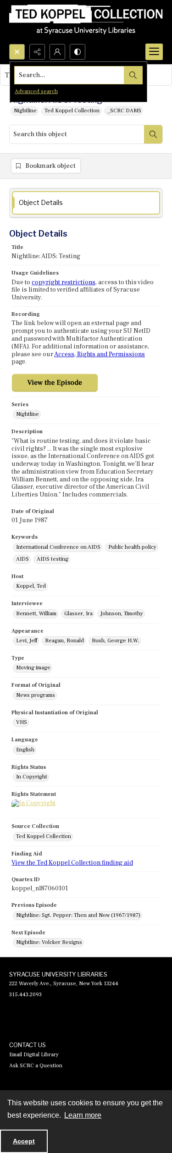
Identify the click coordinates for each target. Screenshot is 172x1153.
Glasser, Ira (78, 613)
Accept (24, 1141)
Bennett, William (36, 613)
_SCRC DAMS (124, 110)
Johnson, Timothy (121, 613)
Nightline (25, 110)
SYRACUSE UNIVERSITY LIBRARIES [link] (58, 974)
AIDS (22, 559)
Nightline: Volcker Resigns (49, 942)
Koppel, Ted (31, 586)
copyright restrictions (63, 282)
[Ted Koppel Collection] (86, 22)
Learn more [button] (82, 1115)
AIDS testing (52, 559)
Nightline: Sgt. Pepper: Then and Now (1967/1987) (78, 915)
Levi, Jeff (26, 640)
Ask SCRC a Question (35, 1065)
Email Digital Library (34, 1054)
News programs (35, 695)
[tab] (86, 203)
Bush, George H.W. (115, 640)
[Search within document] (153, 134)
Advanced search (36, 91)
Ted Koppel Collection (72, 110)
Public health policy (132, 547)
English (25, 749)
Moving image (33, 667)
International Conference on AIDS (58, 547)
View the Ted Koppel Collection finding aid (72, 863)
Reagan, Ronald (64, 640)
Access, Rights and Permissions (99, 354)
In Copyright (31, 776)
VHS (21, 722)
